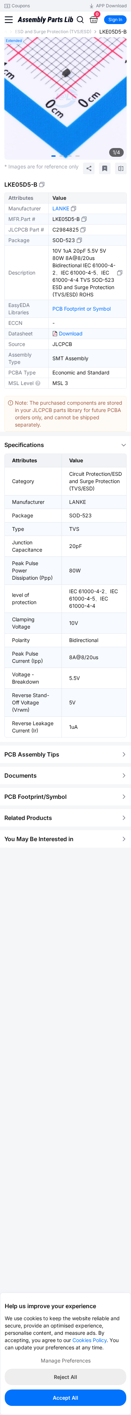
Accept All (65, 1398)
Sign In (115, 19)
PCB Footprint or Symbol (81, 309)
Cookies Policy (89, 1340)
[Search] (80, 19)
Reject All (65, 1377)
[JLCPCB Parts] (45, 19)
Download (71, 333)
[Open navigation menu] (8, 19)
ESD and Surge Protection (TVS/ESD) (53, 31)
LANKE (60, 208)
